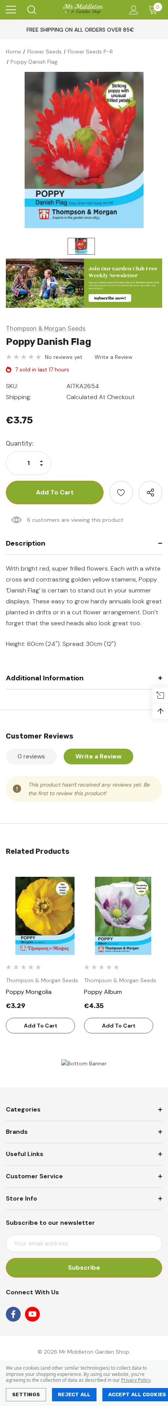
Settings (26, 1394)
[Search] (31, 9)
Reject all (74, 1394)
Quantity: (20, 443)
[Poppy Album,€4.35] (123, 916)
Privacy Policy (135, 1380)
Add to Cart (40, 1025)
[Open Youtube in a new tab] (32, 1314)
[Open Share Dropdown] (150, 492)
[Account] (132, 9)
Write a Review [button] (113, 356)
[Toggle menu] (11, 10)
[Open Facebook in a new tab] (13, 1314)
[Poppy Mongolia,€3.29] (45, 916)
